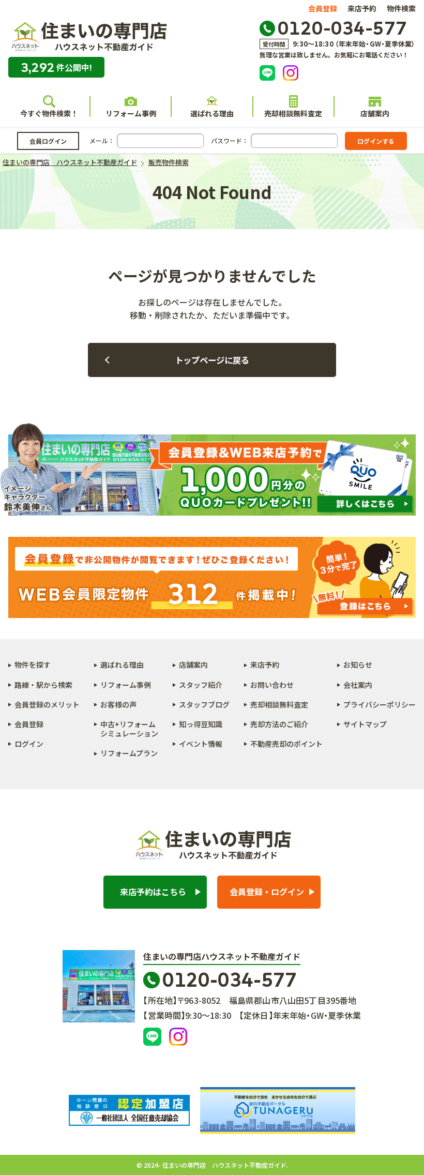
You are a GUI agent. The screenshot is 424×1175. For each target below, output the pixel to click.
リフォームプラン (129, 753)
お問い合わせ (272, 685)
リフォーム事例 (130, 113)
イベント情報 (200, 744)
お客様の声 (118, 704)
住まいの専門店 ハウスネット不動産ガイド (88, 37)
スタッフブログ (204, 704)
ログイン (28, 744)
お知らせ (357, 664)
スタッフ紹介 (200, 685)
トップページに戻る (212, 360)
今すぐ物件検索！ (49, 113)
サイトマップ (365, 724)
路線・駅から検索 (43, 685)
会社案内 (357, 685)
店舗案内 (374, 113)
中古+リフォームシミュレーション (129, 729)
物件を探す (32, 664)
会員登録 (322, 8)
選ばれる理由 (212, 113)
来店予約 (361, 8)
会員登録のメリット (47, 704)
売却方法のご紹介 (279, 724)
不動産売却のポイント (286, 744)
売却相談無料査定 (293, 113)
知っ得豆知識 (200, 724)
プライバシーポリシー (379, 704)
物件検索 (401, 8)
